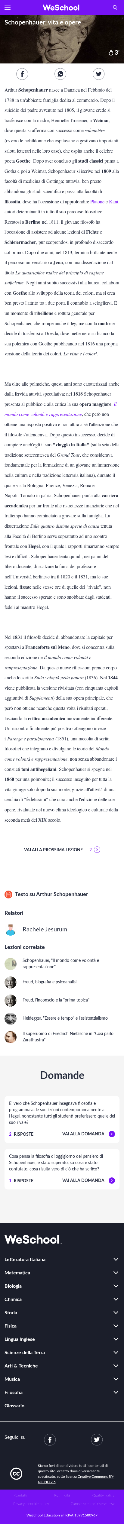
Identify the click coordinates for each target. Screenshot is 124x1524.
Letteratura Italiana (25, 1259)
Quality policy (103, 1495)
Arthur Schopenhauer (62, 894)
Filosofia (14, 1392)
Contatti (20, 1495)
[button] (7, 7)
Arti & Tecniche (21, 1366)
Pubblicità (62, 1495)
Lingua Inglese (20, 1339)
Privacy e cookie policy (31, 1504)
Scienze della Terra (25, 1352)
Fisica (11, 1326)
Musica (12, 1379)
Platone (97, 201)
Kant (113, 201)
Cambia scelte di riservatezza (93, 1504)
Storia (11, 1312)
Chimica (13, 1299)
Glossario (14, 1405)
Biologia (13, 1286)
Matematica (17, 1272)
